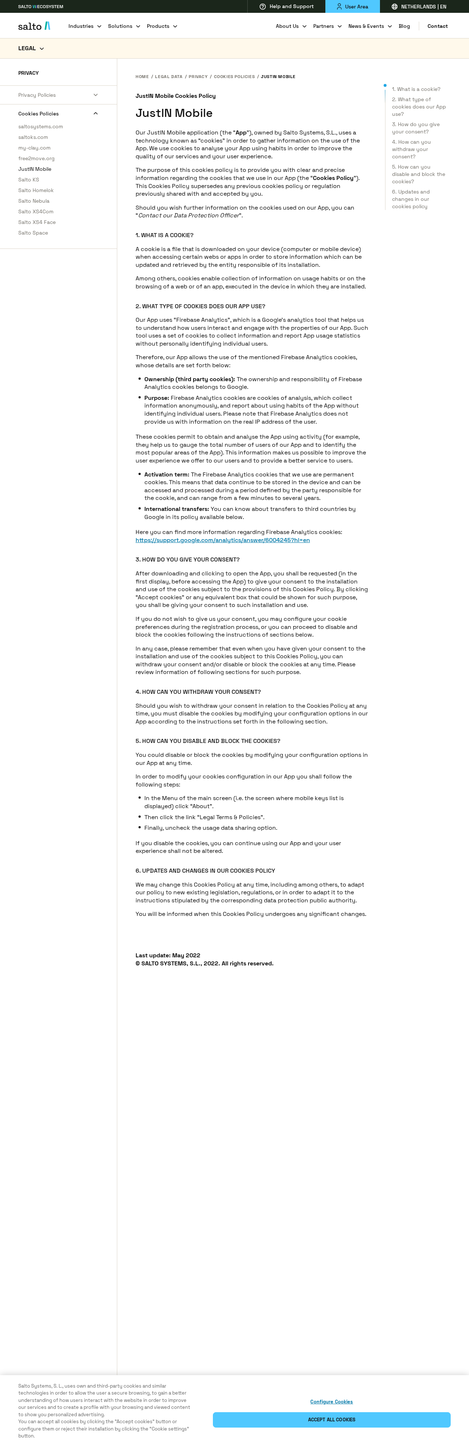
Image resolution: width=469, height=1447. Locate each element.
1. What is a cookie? (416, 89)
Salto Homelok (36, 190)
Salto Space (33, 232)
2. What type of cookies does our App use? (419, 106)
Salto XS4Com (35, 211)
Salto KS (28, 179)
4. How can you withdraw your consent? (411, 149)
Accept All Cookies (331, 1420)
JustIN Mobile (34, 169)
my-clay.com (34, 147)
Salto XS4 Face (37, 222)
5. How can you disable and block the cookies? (418, 174)
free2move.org (36, 158)
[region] (234, 1411)
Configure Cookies (331, 1402)
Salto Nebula (33, 201)
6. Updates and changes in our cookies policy (411, 199)
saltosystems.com (40, 126)
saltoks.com (33, 137)
